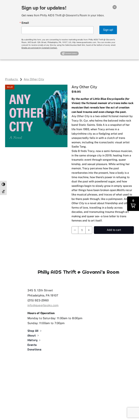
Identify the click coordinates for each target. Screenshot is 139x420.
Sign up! (108, 29)
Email (25, 22)
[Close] (115, 7)
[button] (75, 230)
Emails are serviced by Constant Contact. (39, 47)
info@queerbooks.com (43, 305)
